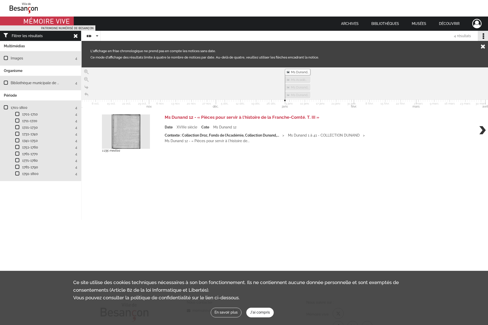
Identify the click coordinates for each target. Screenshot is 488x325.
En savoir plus (226, 312)
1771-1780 (30, 160)
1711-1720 (29, 121)
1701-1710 (30, 114)
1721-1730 (30, 127)
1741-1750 (30, 141)
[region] (285, 143)
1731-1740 (30, 134)
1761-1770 (30, 154)
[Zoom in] (86, 72)
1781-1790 (30, 167)
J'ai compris (260, 312)
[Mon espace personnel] (477, 24)
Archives (350, 24)
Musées (419, 24)
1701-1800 (19, 108)
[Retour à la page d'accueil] (86, 95)
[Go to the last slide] (86, 87)
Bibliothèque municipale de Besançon (42, 83)
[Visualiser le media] (126, 131)
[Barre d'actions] (483, 36)
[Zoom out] (86, 79)
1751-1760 (30, 147)
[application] (285, 88)
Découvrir (449, 24)
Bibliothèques (385, 24)
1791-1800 (30, 174)
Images (17, 58)
